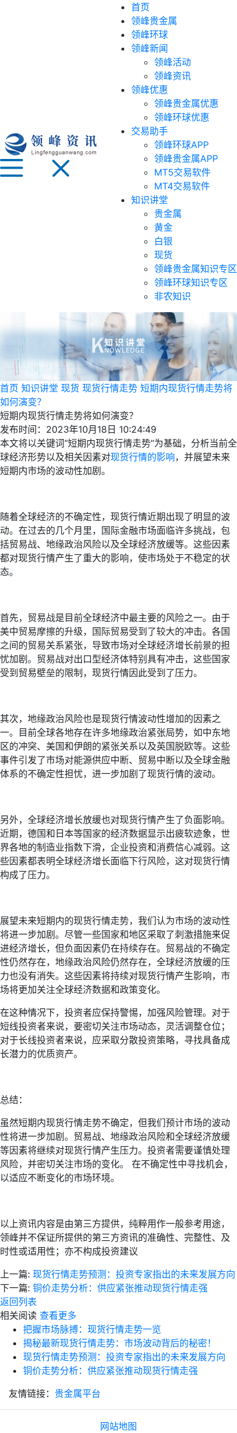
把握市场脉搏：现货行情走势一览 (92, 1329)
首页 (140, 7)
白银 (163, 241)
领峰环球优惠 (181, 117)
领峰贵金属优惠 (186, 103)
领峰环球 (149, 34)
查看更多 (58, 1315)
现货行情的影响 (142, 457)
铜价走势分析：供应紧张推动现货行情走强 (120, 1288)
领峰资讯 (172, 75)
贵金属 (168, 213)
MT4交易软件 (182, 186)
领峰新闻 (149, 48)
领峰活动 (172, 62)
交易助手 (149, 131)
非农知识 (172, 296)
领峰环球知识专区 (191, 282)
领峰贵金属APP (186, 158)
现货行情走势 (109, 388)
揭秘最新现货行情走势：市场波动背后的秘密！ (119, 1343)
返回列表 (18, 1301)
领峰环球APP (181, 144)
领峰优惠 (149, 89)
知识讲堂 (149, 199)
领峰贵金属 (154, 20)
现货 (163, 255)
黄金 (163, 227)
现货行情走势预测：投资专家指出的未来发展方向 (134, 1274)
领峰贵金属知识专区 (195, 268)
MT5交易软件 (182, 172)
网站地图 (118, 1426)
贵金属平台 (78, 1393)
